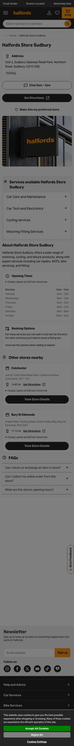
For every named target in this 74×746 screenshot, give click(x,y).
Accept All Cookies (37, 728)
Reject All (37, 734)
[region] (37, 727)
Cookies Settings (37, 741)
